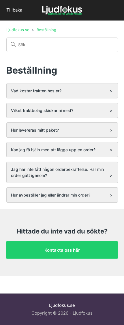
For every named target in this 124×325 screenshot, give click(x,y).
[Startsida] (62, 11)
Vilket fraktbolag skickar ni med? (42, 110)
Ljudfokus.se (17, 29)
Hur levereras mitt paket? (35, 130)
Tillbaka (14, 10)
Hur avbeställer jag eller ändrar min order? (50, 195)
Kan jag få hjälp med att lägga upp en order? (53, 149)
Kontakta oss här (62, 250)
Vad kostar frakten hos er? (36, 90)
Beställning (46, 29)
